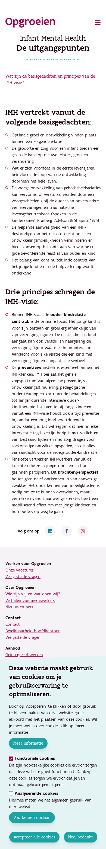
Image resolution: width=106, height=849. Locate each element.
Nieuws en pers (19, 607)
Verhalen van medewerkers (30, 600)
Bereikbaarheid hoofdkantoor (32, 631)
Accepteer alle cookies (34, 837)
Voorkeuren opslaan (32, 817)
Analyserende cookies (36, 793)
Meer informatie (28, 743)
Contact (12, 624)
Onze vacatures (19, 570)
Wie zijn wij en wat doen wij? (32, 594)
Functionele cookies (35, 758)
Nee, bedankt (80, 837)
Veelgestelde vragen (22, 576)
